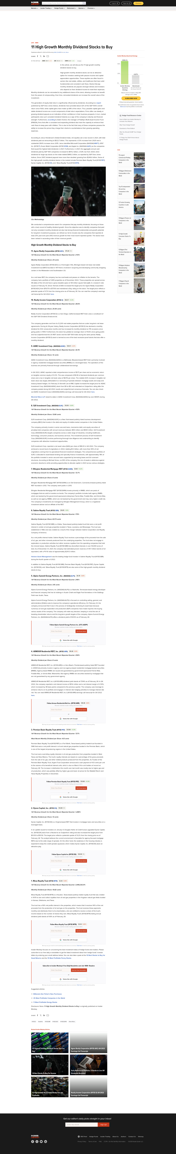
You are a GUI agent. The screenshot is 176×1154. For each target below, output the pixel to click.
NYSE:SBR (47, 1021)
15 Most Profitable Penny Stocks (59, 958)
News (36, 43)
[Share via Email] (47, 56)
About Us (115, 1137)
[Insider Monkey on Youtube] (42, 1141)
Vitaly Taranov (96, 215)
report (99, 103)
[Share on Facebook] (38, 56)
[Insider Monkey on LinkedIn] (46, 1141)
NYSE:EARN (63, 1021)
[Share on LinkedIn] (44, 56)
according (51, 120)
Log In (114, 3)
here (52, 294)
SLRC (61, 405)
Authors (123, 1137)
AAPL (89, 146)
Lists (32, 43)
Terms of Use (92, 1141)
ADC (61, 251)
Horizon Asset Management (41, 556)
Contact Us (132, 1137)
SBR (56, 510)
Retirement (71, 8)
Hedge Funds (59, 8)
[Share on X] (41, 56)
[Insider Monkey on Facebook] (33, 1141)
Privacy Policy (82, 1141)
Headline (40, 1021)
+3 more (79, 61)
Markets (34, 8)
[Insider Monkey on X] (37, 1141)
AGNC (63, 346)
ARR (65, 651)
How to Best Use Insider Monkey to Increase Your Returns (130, 120)
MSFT (96, 143)
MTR (77, 163)
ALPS (73, 576)
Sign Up (125, 3)
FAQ (100, 1141)
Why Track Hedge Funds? (127, 125)
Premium (138, 3)
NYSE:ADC (55, 1021)
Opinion (81, 8)
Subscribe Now (131, 98)
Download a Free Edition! (127, 128)
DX (51, 163)
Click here (79, 646)
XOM (66, 146)
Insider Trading (46, 8)
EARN (70, 469)
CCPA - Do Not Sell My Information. (115, 1141)
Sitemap (140, 1137)
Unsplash (103, 215)
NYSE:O (34, 1021)
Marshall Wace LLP (38, 397)
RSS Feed (84, 1137)
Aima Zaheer (58, 52)
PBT (102, 160)
